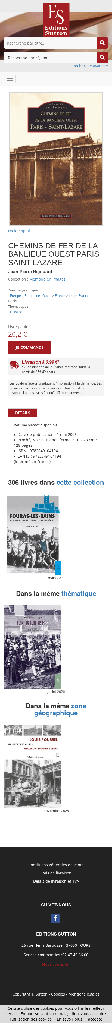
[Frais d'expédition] (14, 366)
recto (12, 230)
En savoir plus (69, 1019)
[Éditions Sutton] (56, 19)
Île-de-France (79, 295)
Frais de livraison (56, 873)
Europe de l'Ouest (37, 295)
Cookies (58, 994)
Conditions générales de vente (56, 864)
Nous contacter (56, 964)
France (60, 295)
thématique (78, 593)
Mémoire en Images (47, 279)
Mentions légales (84, 994)
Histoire (16, 312)
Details (22, 412)
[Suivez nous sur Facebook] (55, 918)
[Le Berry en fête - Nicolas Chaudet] (32, 647)
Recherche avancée (90, 65)
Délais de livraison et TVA (56, 881)
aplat (25, 230)
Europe (15, 295)
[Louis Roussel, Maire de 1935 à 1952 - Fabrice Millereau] (32, 766)
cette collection (80, 482)
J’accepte (94, 1019)
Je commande (29, 347)
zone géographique (60, 709)
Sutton (42, 994)
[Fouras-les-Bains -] (32, 534)
